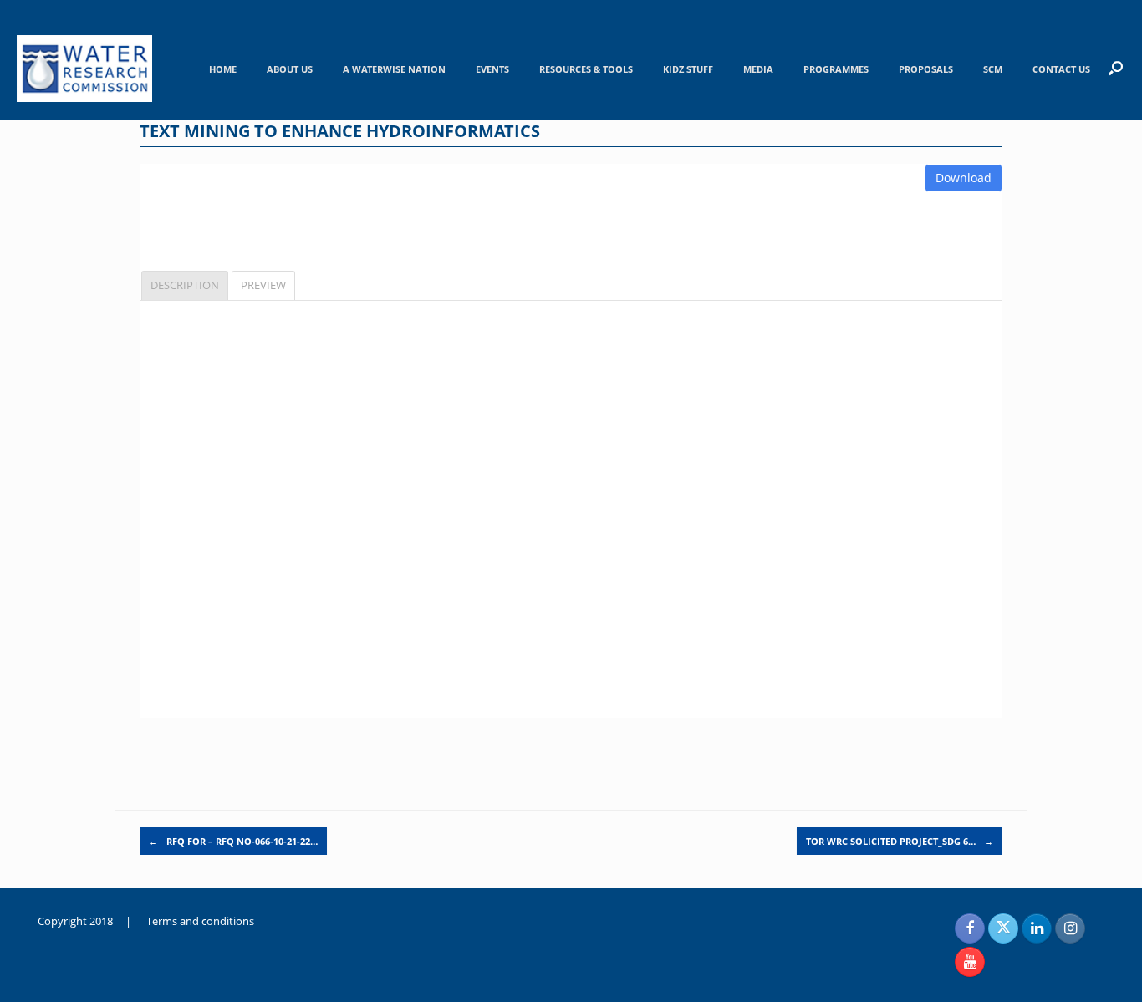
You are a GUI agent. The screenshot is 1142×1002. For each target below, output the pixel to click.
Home (223, 69)
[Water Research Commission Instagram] (1070, 928)
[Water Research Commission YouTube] (970, 962)
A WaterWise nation (394, 69)
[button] (1115, 68)
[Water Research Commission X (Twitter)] (1003, 928)
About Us (290, 69)
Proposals (926, 69)
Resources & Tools (586, 69)
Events (492, 69)
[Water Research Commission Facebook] (970, 928)
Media (758, 69)
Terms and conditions (200, 920)
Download (964, 178)
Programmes (836, 69)
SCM (992, 69)
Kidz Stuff (688, 69)
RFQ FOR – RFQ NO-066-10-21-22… (233, 841)
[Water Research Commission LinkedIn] (1037, 928)
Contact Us (1061, 69)
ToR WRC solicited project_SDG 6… (899, 841)
